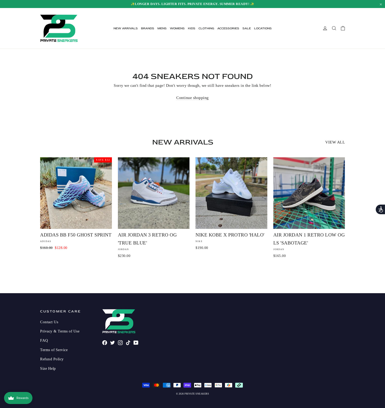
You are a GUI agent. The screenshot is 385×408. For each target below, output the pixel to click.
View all (335, 142)
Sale (246, 28)
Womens (177, 28)
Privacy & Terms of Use (59, 331)
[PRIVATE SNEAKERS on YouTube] (136, 342)
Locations (263, 28)
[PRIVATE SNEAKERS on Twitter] (112, 342)
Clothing (206, 28)
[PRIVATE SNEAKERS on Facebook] (104, 342)
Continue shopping (192, 97)
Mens (162, 28)
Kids (191, 28)
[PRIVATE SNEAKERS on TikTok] (128, 342)
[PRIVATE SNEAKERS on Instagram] (120, 342)
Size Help (48, 368)
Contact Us (49, 322)
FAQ (44, 340)
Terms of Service (54, 350)
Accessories (228, 28)
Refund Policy (52, 359)
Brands (147, 28)
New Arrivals (125, 28)
